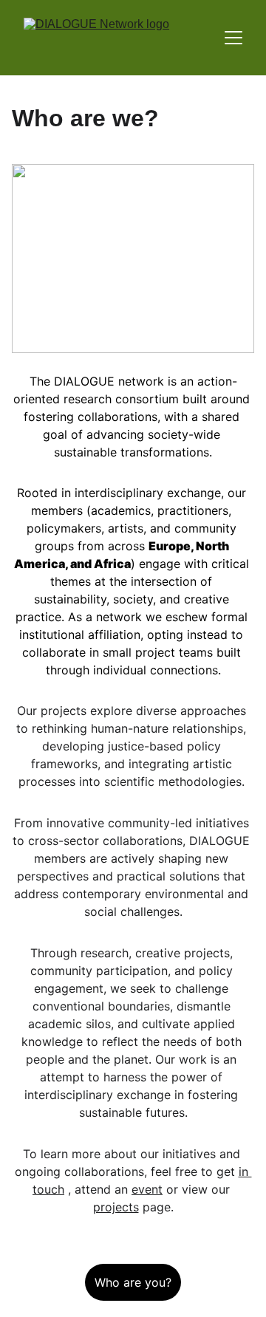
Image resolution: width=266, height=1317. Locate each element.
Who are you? (133, 1282)
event (147, 1189)
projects (116, 1207)
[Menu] (233, 37)
